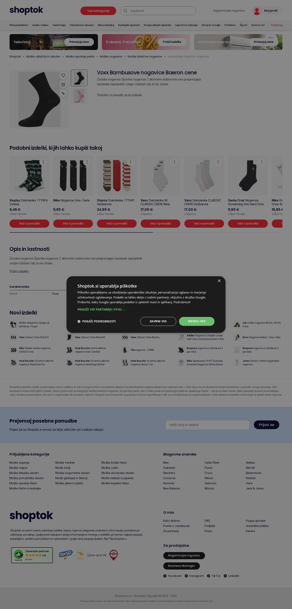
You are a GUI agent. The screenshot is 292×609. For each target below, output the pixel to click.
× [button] (219, 280)
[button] (146, 309)
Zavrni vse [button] (158, 321)
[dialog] (146, 304)
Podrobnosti (182, 302)
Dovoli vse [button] (196, 321)
